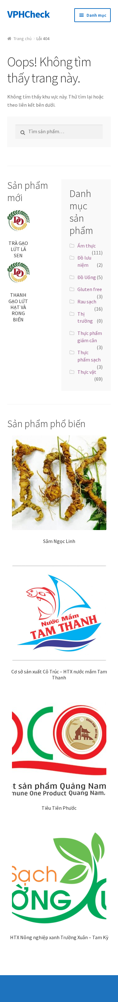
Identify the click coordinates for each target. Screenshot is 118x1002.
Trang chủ (23, 38)
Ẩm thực (86, 245)
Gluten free (89, 289)
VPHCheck (28, 14)
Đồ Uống (86, 277)
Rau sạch (86, 301)
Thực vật (86, 372)
